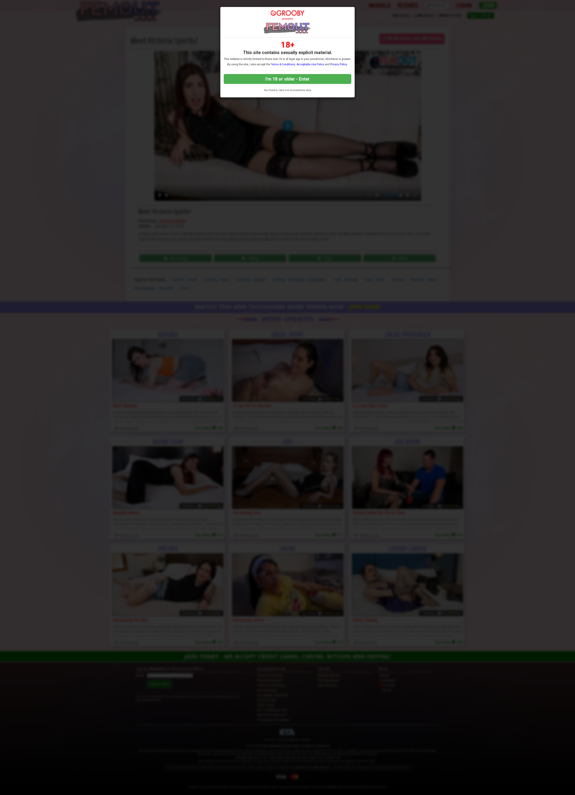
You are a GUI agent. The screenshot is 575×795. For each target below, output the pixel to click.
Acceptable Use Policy (310, 64)
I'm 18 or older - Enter (287, 79)
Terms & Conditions (283, 64)
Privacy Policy (338, 64)
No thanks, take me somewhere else (287, 90)
